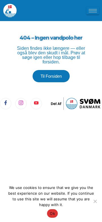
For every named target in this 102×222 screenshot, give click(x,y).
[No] (95, 201)
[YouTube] (36, 103)
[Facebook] (5, 103)
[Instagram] (21, 103)
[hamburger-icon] (92, 11)
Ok (52, 213)
